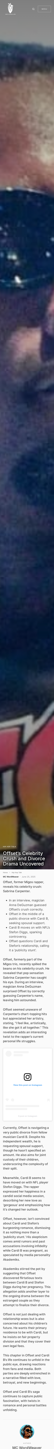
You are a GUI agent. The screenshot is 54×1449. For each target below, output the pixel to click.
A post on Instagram (27, 1116)
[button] (34, 9)
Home (5, 872)
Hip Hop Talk (9, 846)
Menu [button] (44, 9)
